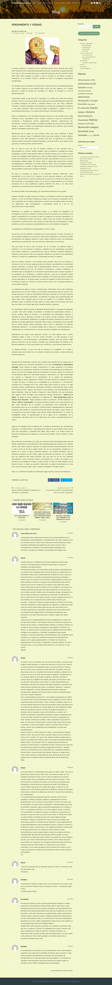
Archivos (80, 145)
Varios (96, 135)
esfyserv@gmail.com (73, 981)
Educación (91, 104)
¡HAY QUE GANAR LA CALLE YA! (22, 516)
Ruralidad (83, 131)
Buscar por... (81, 24)
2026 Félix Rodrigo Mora (40, 981)
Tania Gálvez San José (28, 533)
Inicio (81, 64)
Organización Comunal (86, 162)
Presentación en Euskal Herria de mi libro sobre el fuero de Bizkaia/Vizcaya (89, 158)
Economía (82, 104)
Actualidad (85, 45)
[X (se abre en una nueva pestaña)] (91, 3)
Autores (82, 87)
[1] (12, 362)
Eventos (84, 58)
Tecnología (90, 135)
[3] (12, 441)
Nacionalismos (85, 116)
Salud (91, 131)
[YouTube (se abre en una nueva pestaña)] (97, 3)
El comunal (83, 108)
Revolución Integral (88, 127)
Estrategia (29, 33)
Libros (81, 66)
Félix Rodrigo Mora (21, 3)
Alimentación (84, 80)
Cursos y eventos (84, 53)
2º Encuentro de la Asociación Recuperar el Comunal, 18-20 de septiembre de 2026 (88, 166)
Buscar (96, 26)
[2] (12, 426)
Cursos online (85, 55)
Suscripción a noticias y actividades (89, 33)
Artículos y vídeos (19, 33)
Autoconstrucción (21, 31)
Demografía (83, 101)
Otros (83, 51)
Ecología (94, 101)
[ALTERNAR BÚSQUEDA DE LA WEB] (79, 3)
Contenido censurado (85, 94)
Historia (84, 49)
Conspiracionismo (84, 91)
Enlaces (82, 60)
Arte (93, 80)
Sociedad (82, 135)
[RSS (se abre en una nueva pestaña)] (100, 3)
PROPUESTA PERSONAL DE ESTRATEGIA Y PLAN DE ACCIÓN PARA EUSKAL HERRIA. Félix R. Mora (42, 514)
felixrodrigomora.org (57, 981)
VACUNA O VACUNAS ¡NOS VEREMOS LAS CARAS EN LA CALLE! (63, 517)
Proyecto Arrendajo (86, 124)
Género (81, 112)
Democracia (84, 97)
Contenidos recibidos (87, 62)
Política (93, 120)
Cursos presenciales (87, 57)
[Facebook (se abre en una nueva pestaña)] (94, 3)
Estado (94, 108)
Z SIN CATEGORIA (84, 68)
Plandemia (83, 120)
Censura (89, 88)
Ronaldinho (25, 899)
